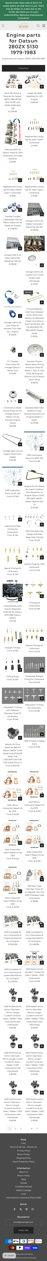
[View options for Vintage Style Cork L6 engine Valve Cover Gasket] (20, 444)
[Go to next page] (37, 1128)
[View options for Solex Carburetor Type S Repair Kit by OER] (20, 843)
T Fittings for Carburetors (34, 604)
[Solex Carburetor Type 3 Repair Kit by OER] (12, 880)
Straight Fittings (12, 647)
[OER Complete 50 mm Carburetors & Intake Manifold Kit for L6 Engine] (12, 920)
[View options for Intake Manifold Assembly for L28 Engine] (42, 87)
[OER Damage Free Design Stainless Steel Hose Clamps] (34, 520)
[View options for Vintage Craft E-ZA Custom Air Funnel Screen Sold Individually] (42, 265)
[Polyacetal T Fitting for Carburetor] (34, 694)
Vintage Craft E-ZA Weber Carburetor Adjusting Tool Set (34, 224)
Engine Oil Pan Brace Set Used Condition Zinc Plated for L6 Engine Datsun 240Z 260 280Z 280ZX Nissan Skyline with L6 (34, 495)
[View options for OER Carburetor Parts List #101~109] (42, 448)
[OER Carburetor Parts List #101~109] (34, 441)
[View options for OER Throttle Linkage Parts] (42, 734)
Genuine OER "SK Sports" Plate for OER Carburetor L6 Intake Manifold (13, 154)
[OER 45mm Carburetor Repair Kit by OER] (12, 786)
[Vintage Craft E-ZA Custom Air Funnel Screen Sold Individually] (34, 251)
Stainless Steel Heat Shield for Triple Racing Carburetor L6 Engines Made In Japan (34, 414)
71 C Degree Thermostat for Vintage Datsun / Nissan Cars (12, 366)
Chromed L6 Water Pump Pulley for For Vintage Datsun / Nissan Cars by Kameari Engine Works (12, 415)
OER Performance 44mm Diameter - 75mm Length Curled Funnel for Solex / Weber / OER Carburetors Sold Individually (13, 1062)
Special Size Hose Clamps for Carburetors (13, 529)
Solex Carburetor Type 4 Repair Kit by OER (34, 855)
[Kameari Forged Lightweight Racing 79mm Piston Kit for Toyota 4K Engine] (12, 207)
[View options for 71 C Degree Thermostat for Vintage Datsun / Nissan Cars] (20, 355)
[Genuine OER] (12, 131)
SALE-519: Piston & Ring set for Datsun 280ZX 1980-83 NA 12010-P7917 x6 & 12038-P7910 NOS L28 (13, 101)
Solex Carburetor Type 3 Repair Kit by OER (12, 901)
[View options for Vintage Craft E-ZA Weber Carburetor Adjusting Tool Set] (42, 214)
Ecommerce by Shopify (27, 1258)
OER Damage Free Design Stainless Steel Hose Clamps (34, 534)
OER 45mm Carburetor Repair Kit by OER (13, 808)
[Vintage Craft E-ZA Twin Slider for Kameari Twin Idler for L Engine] (12, 304)
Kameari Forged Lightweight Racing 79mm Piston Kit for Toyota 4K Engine (12, 221)
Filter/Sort (23, 68)
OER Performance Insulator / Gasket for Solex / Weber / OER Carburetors (34, 973)
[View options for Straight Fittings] (20, 641)
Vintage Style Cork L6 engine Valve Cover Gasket (13, 454)
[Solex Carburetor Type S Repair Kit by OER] (12, 833)
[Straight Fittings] (12, 635)
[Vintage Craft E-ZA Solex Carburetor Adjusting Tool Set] (12, 243)
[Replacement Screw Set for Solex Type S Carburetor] (34, 125)
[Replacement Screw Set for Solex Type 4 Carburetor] (34, 175)
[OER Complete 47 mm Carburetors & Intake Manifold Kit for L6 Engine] (34, 920)
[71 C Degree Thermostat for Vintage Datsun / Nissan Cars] (12, 350)
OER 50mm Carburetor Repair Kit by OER (34, 805)
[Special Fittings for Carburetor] (12, 555)
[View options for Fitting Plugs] (20, 670)
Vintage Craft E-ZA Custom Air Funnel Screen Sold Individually (34, 276)
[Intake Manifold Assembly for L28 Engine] (34, 81)
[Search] (38, 25)
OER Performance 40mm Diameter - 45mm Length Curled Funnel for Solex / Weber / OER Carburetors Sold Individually (34, 1108)
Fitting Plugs (13, 676)
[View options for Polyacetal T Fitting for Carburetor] (42, 698)
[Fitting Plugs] (12, 665)
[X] (20, 1209)
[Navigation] (3, 25)
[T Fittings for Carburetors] (34, 589)
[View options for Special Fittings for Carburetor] (20, 562)
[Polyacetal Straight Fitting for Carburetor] (34, 665)
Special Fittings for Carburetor (12, 569)
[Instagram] (26, 1209)
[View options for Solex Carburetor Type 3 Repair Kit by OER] (20, 891)
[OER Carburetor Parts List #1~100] (12, 477)
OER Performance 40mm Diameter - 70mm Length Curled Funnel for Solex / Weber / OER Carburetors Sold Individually (12, 1015)
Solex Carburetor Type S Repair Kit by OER (12, 852)
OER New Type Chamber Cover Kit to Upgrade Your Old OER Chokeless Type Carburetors (34, 892)
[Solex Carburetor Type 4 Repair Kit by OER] (34, 834)
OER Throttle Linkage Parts (34, 742)
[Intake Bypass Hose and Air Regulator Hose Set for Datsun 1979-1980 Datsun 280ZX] (12, 591)
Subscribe (23, 1230)
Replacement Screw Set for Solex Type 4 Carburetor (34, 189)
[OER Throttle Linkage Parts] (34, 731)
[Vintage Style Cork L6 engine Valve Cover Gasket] (12, 439)
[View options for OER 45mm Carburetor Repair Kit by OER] (20, 799)
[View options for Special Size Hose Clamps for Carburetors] (20, 519)
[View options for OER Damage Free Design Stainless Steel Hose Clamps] (42, 524)
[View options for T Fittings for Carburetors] (42, 596)
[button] (40, 79)
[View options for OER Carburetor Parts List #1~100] (20, 484)
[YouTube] (32, 1209)
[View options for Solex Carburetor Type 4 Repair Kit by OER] (42, 845)
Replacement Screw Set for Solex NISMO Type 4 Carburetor (12, 189)
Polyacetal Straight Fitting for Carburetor (34, 677)
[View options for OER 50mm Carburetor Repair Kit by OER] (42, 795)
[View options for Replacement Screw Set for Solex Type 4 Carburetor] (42, 180)
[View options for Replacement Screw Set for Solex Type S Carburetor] (42, 130)
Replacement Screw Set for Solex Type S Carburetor (34, 139)
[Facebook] (14, 1209)
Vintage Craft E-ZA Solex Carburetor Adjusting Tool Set (12, 258)
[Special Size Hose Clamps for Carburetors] (12, 518)
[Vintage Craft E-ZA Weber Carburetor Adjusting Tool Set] (34, 209)
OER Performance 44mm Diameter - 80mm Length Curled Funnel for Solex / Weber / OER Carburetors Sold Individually (34, 1015)
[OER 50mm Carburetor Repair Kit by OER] (34, 785)
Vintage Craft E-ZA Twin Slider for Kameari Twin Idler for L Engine (12, 327)
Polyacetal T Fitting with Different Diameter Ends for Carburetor (13, 712)
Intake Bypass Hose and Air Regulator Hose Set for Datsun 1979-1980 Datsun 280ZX (12, 612)
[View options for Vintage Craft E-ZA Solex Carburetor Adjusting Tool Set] (20, 248)
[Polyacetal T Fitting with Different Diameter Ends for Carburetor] (12, 696)
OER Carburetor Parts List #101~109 (34, 456)
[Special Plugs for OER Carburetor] (34, 553)
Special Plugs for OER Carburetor (34, 565)
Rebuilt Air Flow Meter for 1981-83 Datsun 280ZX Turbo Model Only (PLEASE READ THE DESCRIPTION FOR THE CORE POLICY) (12, 753)
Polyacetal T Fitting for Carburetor (34, 706)
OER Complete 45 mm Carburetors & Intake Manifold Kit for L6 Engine (13, 974)
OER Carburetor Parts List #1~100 (12, 492)
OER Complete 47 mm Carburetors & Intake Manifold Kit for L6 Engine (34, 936)
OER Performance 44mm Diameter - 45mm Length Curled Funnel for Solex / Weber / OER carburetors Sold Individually (34, 1062)
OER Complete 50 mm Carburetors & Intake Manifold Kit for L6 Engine (13, 936)
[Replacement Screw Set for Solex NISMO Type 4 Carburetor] (12, 175)
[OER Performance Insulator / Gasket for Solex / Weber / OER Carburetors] (34, 958)
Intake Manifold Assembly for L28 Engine (34, 96)
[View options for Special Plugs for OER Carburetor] (42, 557)
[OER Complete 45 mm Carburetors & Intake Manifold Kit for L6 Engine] (12, 958)
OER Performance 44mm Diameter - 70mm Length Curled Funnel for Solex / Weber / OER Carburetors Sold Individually (12, 1108)
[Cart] (43, 25)
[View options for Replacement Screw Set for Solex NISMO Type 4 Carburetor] (20, 180)
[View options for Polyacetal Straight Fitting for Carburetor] (42, 670)
